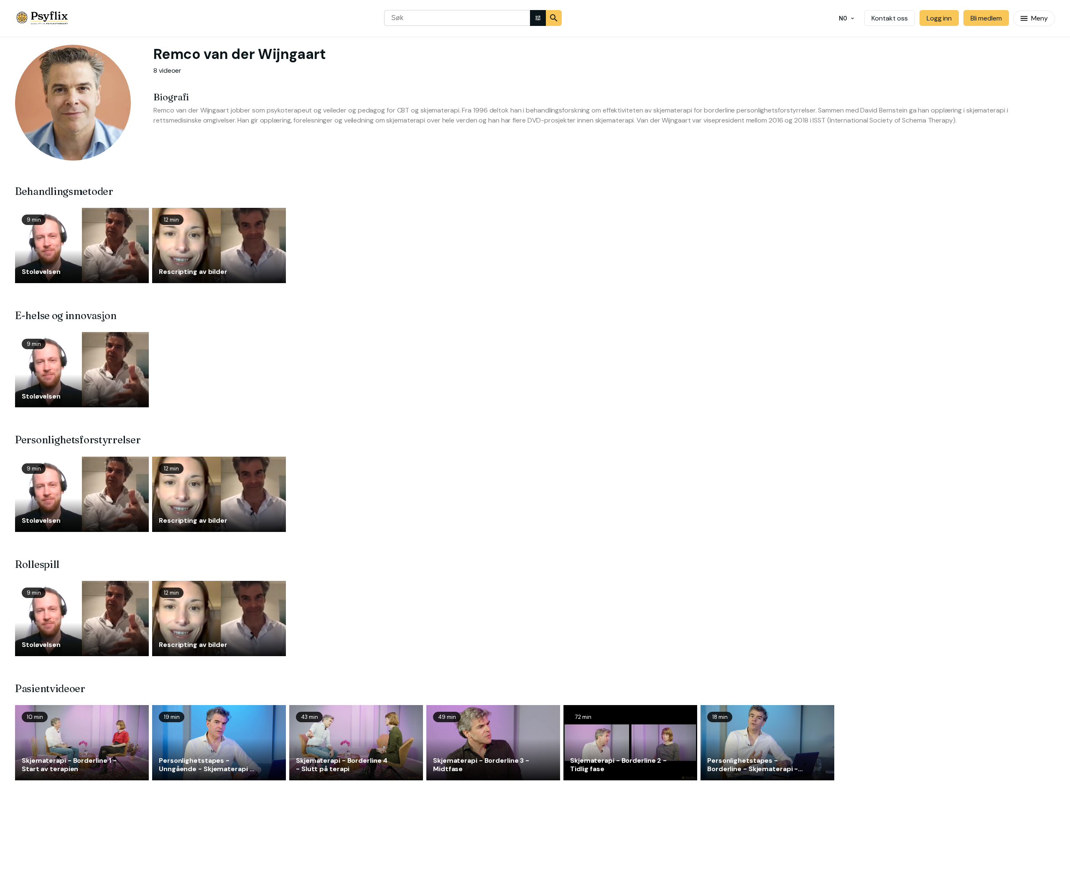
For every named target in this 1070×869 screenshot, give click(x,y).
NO (843, 18)
